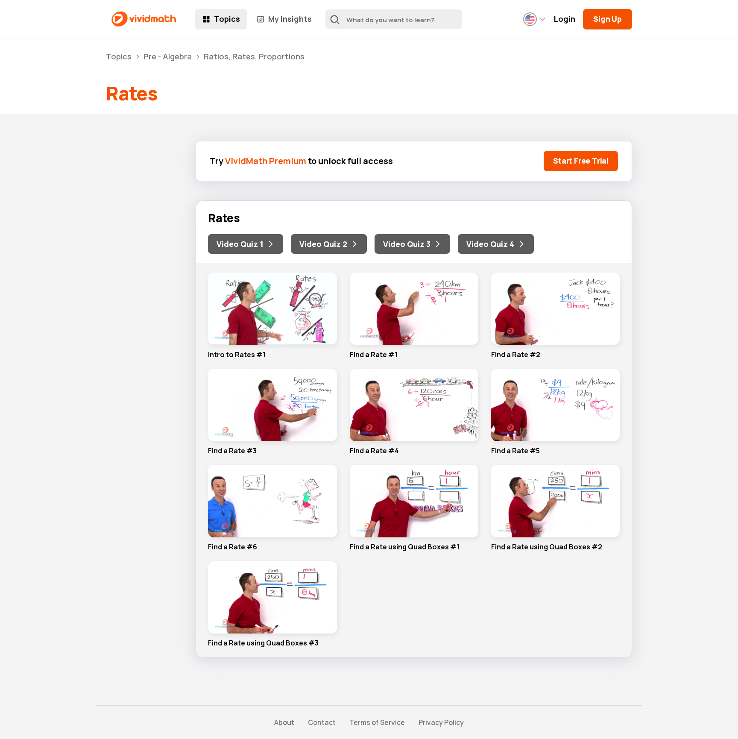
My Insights (290, 19)
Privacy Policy (441, 722)
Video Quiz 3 (406, 244)
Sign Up (607, 19)
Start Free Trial (581, 160)
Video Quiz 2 (323, 244)
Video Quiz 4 (490, 244)
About (284, 722)
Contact (322, 722)
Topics (227, 19)
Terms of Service (377, 722)
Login (564, 19)
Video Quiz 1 (240, 244)
